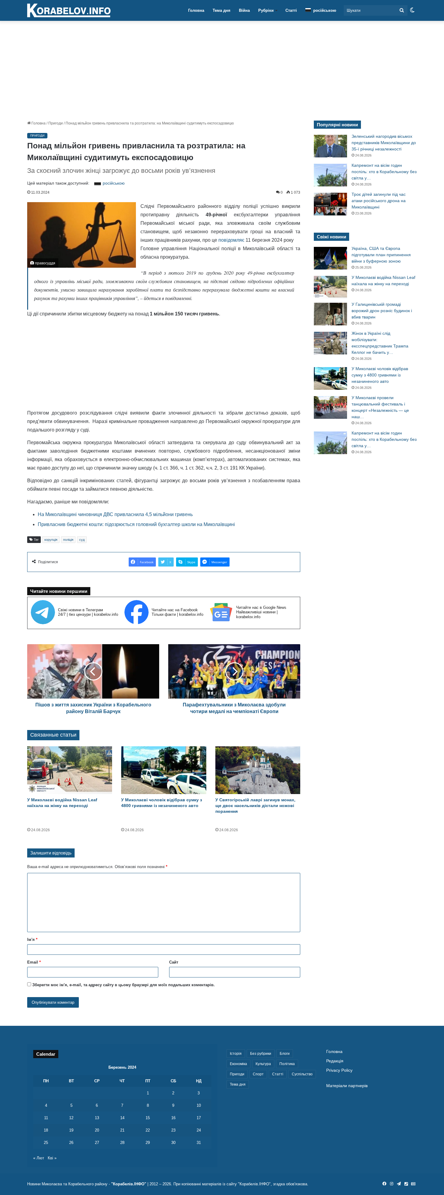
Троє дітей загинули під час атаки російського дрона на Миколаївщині (379, 200)
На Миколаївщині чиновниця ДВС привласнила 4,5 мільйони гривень (115, 514)
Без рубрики (260, 1053)
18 (46, 1130)
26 (71, 1142)
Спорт (258, 1074)
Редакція (334, 1061)
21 (122, 1130)
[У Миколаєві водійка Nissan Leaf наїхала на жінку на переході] (69, 770)
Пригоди (55, 123)
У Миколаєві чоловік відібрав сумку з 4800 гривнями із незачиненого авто (380, 375)
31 (199, 1142)
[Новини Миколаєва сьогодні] (69, 11)
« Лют (38, 1158)
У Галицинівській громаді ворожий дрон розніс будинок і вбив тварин (382, 310)
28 (122, 1142)
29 (148, 1142)
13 (97, 1118)
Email (34, 962)
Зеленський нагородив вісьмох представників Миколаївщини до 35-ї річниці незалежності (384, 142)
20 (97, 1130)
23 (173, 1130)
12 (71, 1118)
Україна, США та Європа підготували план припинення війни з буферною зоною (381, 254)
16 (173, 1118)
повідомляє (231, 240)
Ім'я (32, 939)
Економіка (238, 1064)
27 (97, 1142)
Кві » (52, 1158)
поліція (68, 539)
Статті (291, 10)
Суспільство (302, 1074)
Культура (263, 1064)
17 (199, 1118)
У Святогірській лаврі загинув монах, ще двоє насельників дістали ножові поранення (255, 805)
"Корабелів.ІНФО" (128, 1184)
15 (148, 1118)
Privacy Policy (339, 1070)
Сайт (173, 962)
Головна (196, 10)
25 (46, 1142)
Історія (236, 1053)
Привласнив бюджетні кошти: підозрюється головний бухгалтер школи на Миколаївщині (136, 524)
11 (46, 1118)
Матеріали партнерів (347, 1086)
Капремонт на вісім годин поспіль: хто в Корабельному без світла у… (384, 171)
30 (173, 1142)
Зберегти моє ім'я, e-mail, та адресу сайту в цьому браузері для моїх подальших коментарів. (123, 985)
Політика (287, 1064)
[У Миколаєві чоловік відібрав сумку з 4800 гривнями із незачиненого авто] (163, 770)
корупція (50, 539)
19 (71, 1130)
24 (199, 1130)
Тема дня (221, 10)
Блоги (285, 1053)
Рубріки (266, 10)
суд (82, 539)
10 (199, 1105)
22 (148, 1130)
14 (122, 1118)
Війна (244, 10)
